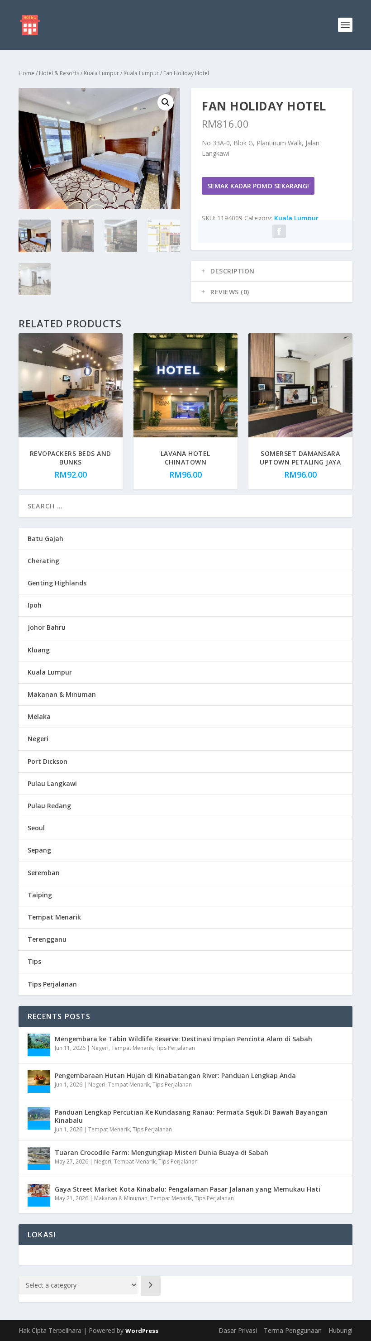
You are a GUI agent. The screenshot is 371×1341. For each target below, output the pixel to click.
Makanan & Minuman (62, 694)
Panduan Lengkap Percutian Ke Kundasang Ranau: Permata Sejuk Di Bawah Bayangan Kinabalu (191, 1116)
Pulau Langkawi (52, 783)
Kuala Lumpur (101, 73)
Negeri (38, 738)
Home (26, 73)
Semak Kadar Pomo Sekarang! (258, 186)
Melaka (39, 716)
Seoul (36, 828)
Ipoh (35, 605)
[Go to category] (151, 1286)
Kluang (39, 650)
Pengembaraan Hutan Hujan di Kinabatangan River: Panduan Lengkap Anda (175, 1075)
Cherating (43, 560)
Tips (34, 961)
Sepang (39, 850)
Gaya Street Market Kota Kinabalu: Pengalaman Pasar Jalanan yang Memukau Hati (187, 1189)
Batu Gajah (45, 538)
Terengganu (47, 939)
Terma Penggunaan (293, 1330)
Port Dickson (47, 761)
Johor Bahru (47, 627)
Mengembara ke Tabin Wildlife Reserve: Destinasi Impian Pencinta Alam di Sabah (183, 1038)
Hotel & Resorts (59, 73)
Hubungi (340, 1330)
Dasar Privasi (238, 1330)
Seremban (44, 872)
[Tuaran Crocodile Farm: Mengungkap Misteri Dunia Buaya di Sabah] (39, 1158)
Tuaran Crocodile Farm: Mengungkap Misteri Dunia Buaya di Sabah (161, 1152)
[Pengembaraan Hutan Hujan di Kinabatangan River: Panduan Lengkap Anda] (39, 1081)
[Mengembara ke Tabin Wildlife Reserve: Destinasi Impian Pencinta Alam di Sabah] (39, 1045)
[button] (165, 102)
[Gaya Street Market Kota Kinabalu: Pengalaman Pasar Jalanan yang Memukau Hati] (39, 1195)
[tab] (271, 271)
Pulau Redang (49, 805)
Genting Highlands (57, 583)
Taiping (40, 895)
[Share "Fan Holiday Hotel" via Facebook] (279, 231)
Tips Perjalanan (52, 984)
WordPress (141, 1331)
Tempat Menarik (54, 917)
